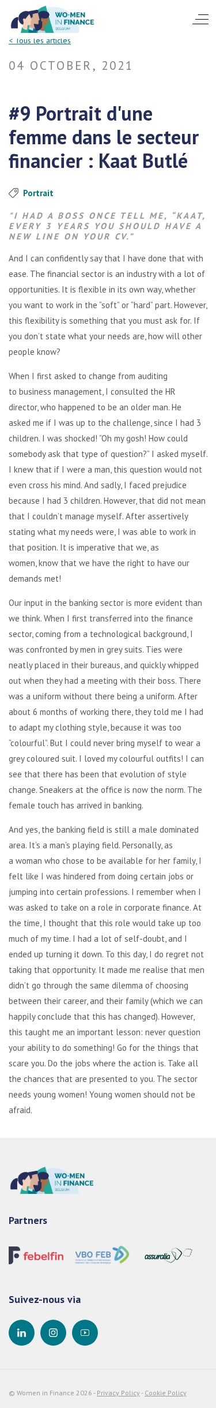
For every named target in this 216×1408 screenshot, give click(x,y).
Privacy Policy (118, 1392)
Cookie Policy (166, 1392)
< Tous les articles (40, 40)
